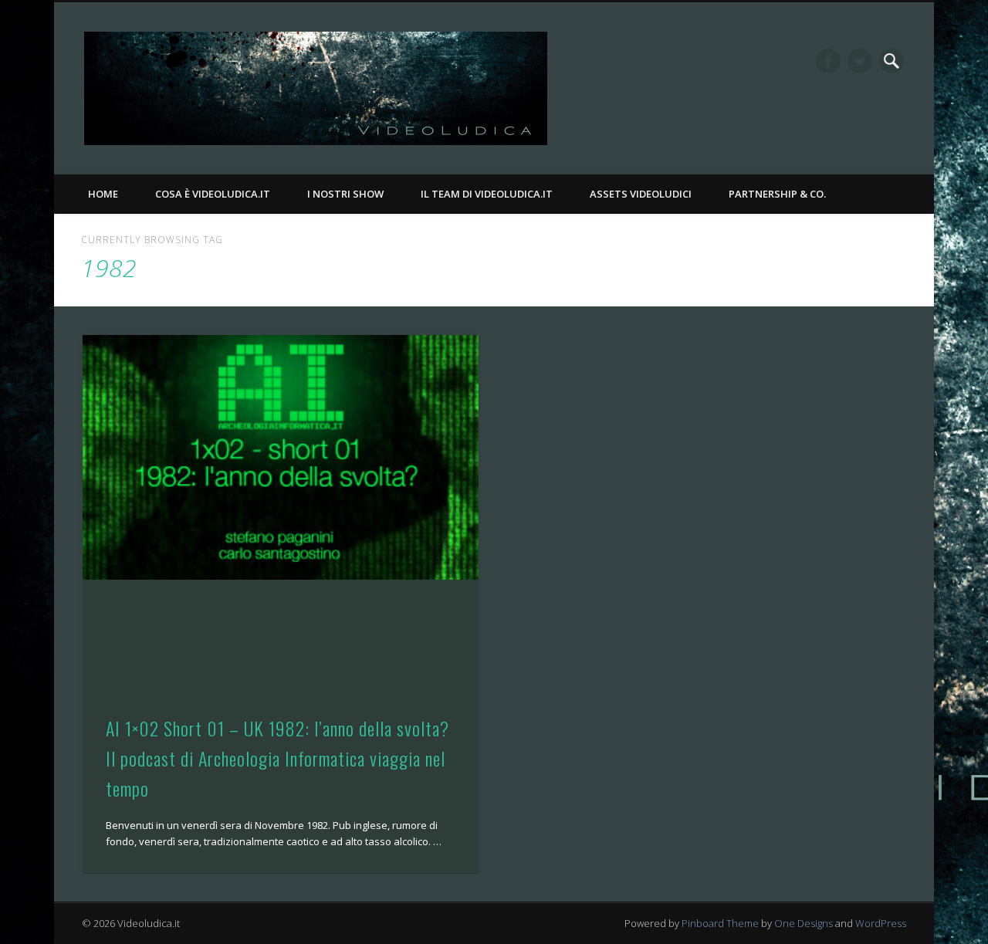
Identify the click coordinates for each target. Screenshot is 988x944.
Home (103, 194)
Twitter (860, 61)
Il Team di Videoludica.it (487, 194)
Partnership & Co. (777, 194)
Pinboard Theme (720, 923)
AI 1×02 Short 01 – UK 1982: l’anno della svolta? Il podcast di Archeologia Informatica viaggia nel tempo (277, 758)
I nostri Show (345, 194)
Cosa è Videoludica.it (212, 194)
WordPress (880, 923)
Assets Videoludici (641, 194)
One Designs (803, 923)
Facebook (828, 61)
